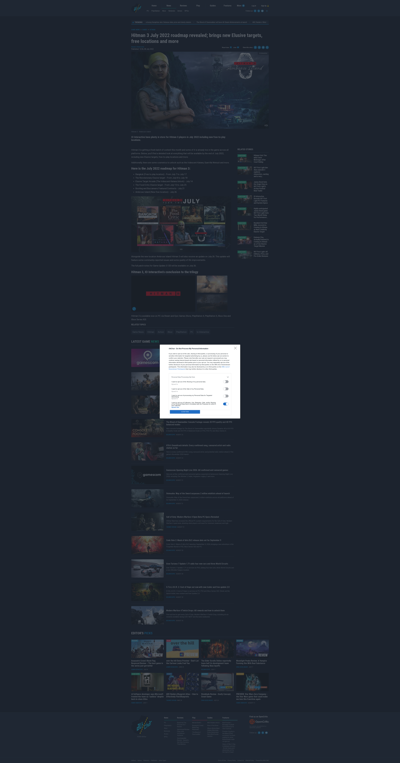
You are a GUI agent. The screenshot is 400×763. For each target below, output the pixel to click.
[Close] (236, 349)
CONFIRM (185, 412)
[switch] (226, 381)
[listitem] (200, 377)
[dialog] (200, 381)
